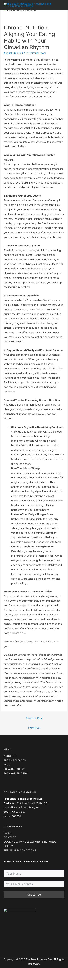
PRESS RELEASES (15, 760)
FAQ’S (7, 833)
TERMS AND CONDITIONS (20, 850)
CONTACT (10, 837)
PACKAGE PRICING (15, 773)
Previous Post (34, 718)
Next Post (34, 727)
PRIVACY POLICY (14, 768)
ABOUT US (10, 755)
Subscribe (34, 894)
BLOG (7, 764)
